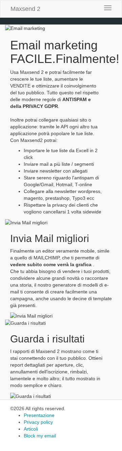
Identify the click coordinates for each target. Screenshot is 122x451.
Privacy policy (38, 422)
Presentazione (39, 415)
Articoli (31, 429)
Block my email (40, 435)
